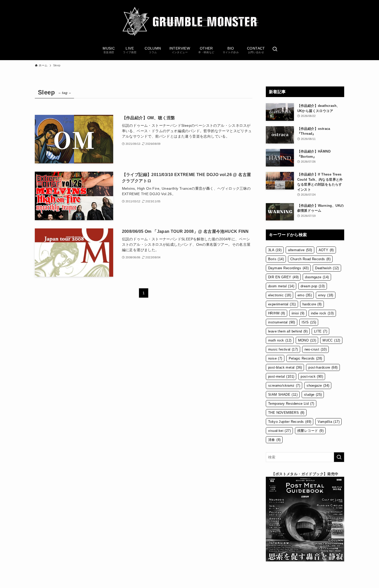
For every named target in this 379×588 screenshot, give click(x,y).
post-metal (281, 376)
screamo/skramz (284, 385)
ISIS (309, 322)
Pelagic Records (305, 358)
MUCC (331, 340)
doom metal (281, 286)
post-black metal (285, 367)
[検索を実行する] (339, 457)
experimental (282, 304)
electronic (279, 295)
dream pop (313, 286)
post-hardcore (322, 367)
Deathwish (327, 268)
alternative (300, 250)
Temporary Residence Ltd (291, 404)
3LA (275, 250)
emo (305, 295)
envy (325, 295)
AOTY (326, 250)
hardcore (312, 304)
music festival (283, 349)
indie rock (322, 313)
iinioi (298, 313)
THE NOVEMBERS (286, 413)
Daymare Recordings (288, 268)
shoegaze (318, 385)
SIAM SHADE (283, 394)
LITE (320, 331)
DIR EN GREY (283, 277)
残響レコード (310, 431)
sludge (313, 394)
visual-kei (279, 431)
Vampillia (329, 422)
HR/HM (276, 313)
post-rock (312, 376)
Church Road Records (310, 259)
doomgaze (317, 277)
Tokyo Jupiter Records (289, 422)
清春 (274, 440)
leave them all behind (288, 331)
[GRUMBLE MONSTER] (189, 21)
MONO (307, 340)
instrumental (281, 322)
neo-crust (315, 349)
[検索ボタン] (275, 49)
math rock (280, 340)
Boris (276, 259)
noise (275, 358)
